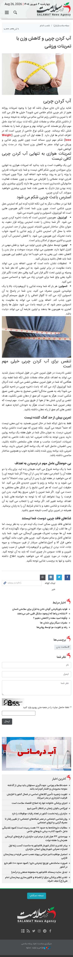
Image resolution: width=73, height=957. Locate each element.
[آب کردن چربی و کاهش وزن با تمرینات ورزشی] (36, 74)
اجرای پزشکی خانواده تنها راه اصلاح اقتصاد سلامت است (39, 803)
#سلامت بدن (62, 647)
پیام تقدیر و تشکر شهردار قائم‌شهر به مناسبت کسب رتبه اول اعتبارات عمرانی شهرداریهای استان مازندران (38, 847)
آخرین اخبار (59, 779)
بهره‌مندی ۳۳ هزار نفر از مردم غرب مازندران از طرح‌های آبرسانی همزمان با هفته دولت (36, 838)
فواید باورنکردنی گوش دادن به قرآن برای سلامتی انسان (39, 609)
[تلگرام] (44, 931)
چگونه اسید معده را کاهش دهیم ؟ (50, 618)
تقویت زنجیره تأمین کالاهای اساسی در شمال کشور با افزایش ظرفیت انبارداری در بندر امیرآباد (37, 796)
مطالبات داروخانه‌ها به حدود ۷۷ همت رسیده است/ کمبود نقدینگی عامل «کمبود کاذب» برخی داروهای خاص (34, 830)
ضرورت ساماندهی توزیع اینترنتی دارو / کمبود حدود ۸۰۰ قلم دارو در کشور (35, 865)
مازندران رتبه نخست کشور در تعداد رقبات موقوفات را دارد (39, 814)
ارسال (7, 722)
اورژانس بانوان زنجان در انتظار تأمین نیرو (47, 808)
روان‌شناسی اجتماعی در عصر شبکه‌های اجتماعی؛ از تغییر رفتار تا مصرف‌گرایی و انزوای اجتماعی (36, 821)
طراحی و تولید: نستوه (35, 948)
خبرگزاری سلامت (36, 9)
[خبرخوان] (28, 931)
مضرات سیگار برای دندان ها (53, 623)
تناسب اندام (45, 25)
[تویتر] (33, 931)
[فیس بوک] (50, 931)
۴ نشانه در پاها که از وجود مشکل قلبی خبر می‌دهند (42, 614)
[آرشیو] (22, 931)
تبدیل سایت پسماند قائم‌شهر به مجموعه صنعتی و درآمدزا (39, 872)
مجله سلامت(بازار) (61, 25)
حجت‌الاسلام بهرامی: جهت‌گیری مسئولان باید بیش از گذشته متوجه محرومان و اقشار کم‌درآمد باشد (37, 787)
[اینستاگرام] (39, 931)
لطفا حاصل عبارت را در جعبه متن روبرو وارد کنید (47, 707)
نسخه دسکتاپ (37, 896)
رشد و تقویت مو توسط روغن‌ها (51, 627)
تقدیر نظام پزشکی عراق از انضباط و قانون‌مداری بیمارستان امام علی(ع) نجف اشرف (36, 879)
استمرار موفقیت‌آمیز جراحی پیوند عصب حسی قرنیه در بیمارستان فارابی (35, 856)
